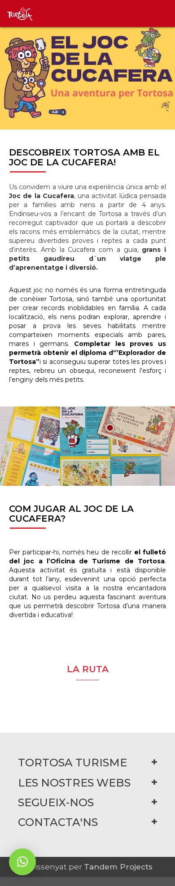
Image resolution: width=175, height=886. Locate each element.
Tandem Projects (118, 866)
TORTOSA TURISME (72, 762)
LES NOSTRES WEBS (74, 782)
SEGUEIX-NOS (56, 802)
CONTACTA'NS (58, 822)
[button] (22, 861)
